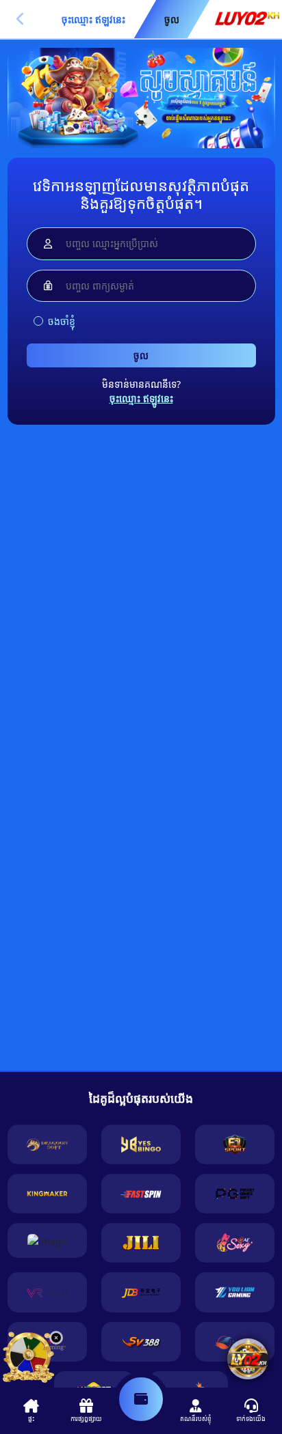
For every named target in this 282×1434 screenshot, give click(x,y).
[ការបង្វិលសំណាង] (28, 1357)
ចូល (141, 355)
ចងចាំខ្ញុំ (61, 321)
